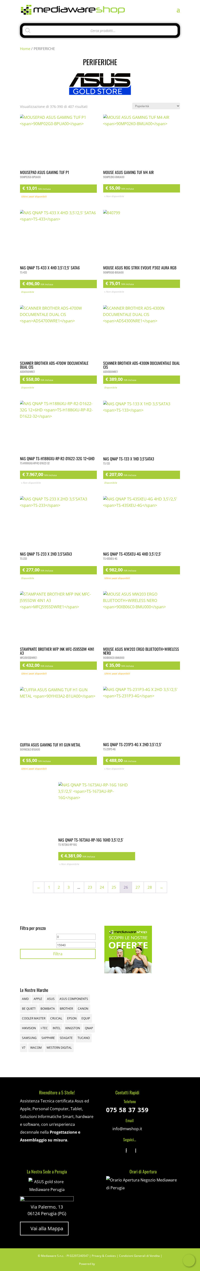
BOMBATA (47, 1009)
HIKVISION (29, 1028)
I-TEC (44, 1028)
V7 (23, 1048)
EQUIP (85, 1018)
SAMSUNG (29, 1038)
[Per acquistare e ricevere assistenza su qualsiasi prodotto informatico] (143, 1187)
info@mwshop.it (127, 1128)
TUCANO (84, 1038)
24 (102, 887)
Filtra (57, 953)
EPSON (72, 1018)
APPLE (38, 999)
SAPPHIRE (48, 1038)
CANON (83, 1009)
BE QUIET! (29, 1009)
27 (138, 887)
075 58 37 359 (127, 1110)
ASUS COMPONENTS (74, 999)
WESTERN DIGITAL (59, 1048)
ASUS (51, 999)
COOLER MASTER (33, 1018)
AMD (25, 999)
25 (114, 887)
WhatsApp (189, 1260)
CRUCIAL (56, 1018)
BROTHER (66, 1009)
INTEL (56, 1028)
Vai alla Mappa (44, 1228)
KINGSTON (72, 1028)
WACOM (36, 1048)
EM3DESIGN (109, 1264)
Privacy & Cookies (104, 1256)
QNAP (89, 1028)
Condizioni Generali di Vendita (139, 1256)
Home (25, 48)
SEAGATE (66, 1038)
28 (150, 887)
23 (90, 887)
